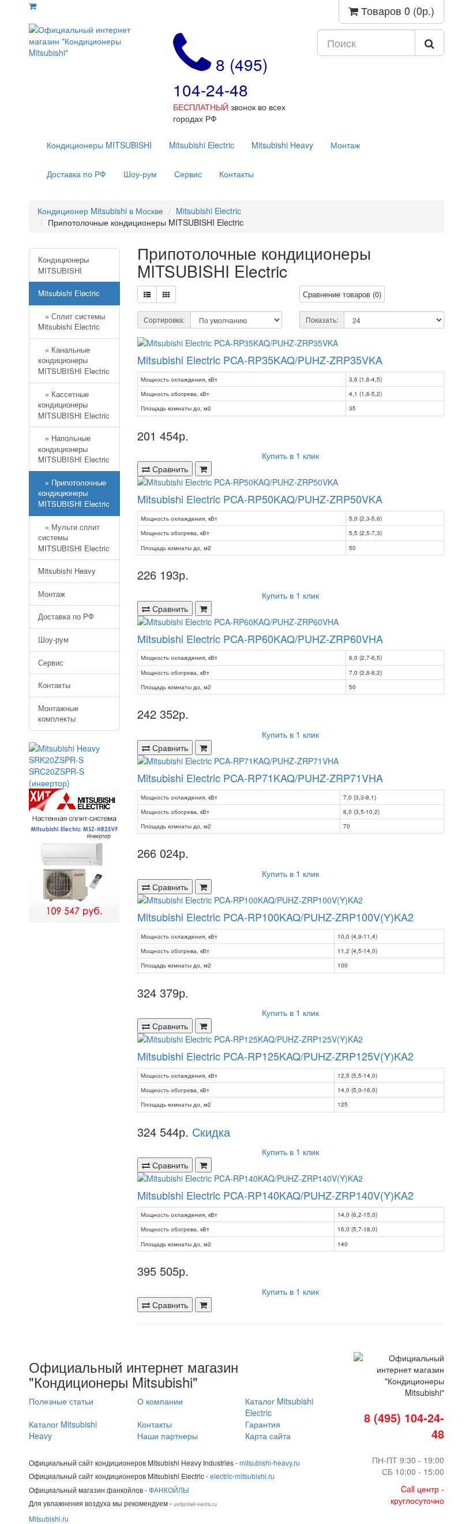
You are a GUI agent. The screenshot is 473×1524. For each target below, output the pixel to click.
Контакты (236, 174)
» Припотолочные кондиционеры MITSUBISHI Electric (74, 493)
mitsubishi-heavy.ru (269, 1462)
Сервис (188, 174)
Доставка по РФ (76, 174)
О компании (160, 1401)
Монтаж (345, 145)
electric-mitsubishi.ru (242, 1476)
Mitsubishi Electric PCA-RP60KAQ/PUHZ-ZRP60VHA (260, 638)
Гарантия (262, 1424)
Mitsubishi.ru (49, 1518)
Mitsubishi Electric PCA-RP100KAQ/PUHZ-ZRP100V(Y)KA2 (275, 916)
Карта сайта (268, 1435)
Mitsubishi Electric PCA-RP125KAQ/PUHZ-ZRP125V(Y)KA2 (275, 1055)
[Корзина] (32, 6)
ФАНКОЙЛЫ (169, 1490)
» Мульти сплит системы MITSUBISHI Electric (74, 537)
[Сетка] (166, 294)
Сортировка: (164, 319)
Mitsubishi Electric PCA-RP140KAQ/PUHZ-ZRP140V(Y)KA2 (275, 1194)
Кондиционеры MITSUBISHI (99, 145)
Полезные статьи (61, 1401)
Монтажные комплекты (58, 713)
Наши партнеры (167, 1435)
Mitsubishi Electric (201, 145)
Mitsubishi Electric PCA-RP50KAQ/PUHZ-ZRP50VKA (259, 498)
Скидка (211, 1131)
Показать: (322, 319)
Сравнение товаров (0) (342, 294)
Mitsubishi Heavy (282, 145)
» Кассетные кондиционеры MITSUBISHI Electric (74, 405)
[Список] (147, 294)
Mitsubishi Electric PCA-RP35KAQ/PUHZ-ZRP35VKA (259, 359)
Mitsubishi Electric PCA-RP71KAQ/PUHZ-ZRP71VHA (260, 777)
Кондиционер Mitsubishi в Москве (100, 210)
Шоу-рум (140, 174)
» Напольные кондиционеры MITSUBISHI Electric (74, 448)
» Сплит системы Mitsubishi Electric (71, 322)
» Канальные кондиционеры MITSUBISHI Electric (74, 360)
